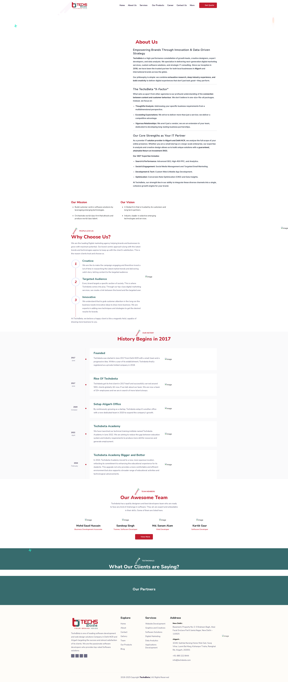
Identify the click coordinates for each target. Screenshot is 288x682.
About (123, 628)
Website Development (155, 623)
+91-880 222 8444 (181, 655)
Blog (123, 649)
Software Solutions (153, 632)
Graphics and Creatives (155, 628)
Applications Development (151, 646)
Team (123, 640)
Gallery (124, 636)
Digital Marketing (152, 636)
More (192, 5)
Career (170, 5)
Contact (124, 632)
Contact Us (182, 5)
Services (144, 5)
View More (145, 537)
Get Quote (209, 5)
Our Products (158, 5)
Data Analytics (151, 640)
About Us (132, 5)
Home (122, 5)
